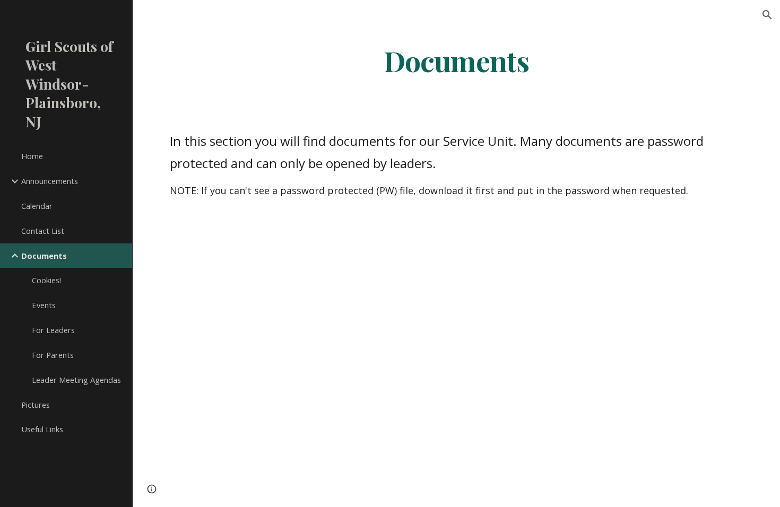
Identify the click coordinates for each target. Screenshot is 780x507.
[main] (456, 60)
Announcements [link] (49, 181)
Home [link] (32, 156)
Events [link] (44, 305)
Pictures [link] (35, 404)
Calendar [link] (37, 205)
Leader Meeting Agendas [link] (76, 379)
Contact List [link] (42, 230)
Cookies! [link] (46, 280)
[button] (767, 15)
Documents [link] (44, 255)
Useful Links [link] (42, 429)
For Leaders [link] (53, 330)
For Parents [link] (53, 354)
